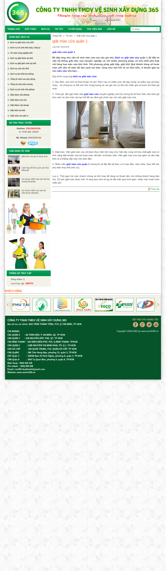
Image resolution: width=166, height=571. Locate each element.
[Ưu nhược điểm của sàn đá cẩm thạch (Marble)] (14, 193)
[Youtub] (155, 328)
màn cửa (62, 71)
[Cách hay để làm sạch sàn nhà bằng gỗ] (14, 170)
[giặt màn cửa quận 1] (105, 124)
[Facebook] (134, 328)
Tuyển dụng (75, 29)
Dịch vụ (45, 29)
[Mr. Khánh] (23, 143)
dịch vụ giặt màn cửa (84, 76)
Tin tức (59, 29)
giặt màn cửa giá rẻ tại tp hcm (34, 156)
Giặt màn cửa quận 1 (87, 36)
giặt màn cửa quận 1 (63, 52)
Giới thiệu (30, 29)
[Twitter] (148, 328)
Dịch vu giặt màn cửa (127, 57)
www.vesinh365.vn (26, 372)
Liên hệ (111, 29)
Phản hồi (155, 189)
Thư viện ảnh (94, 29)
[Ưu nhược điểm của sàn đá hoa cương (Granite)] (14, 182)
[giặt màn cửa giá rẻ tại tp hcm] (14, 159)
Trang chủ (13, 29)
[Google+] (141, 328)
